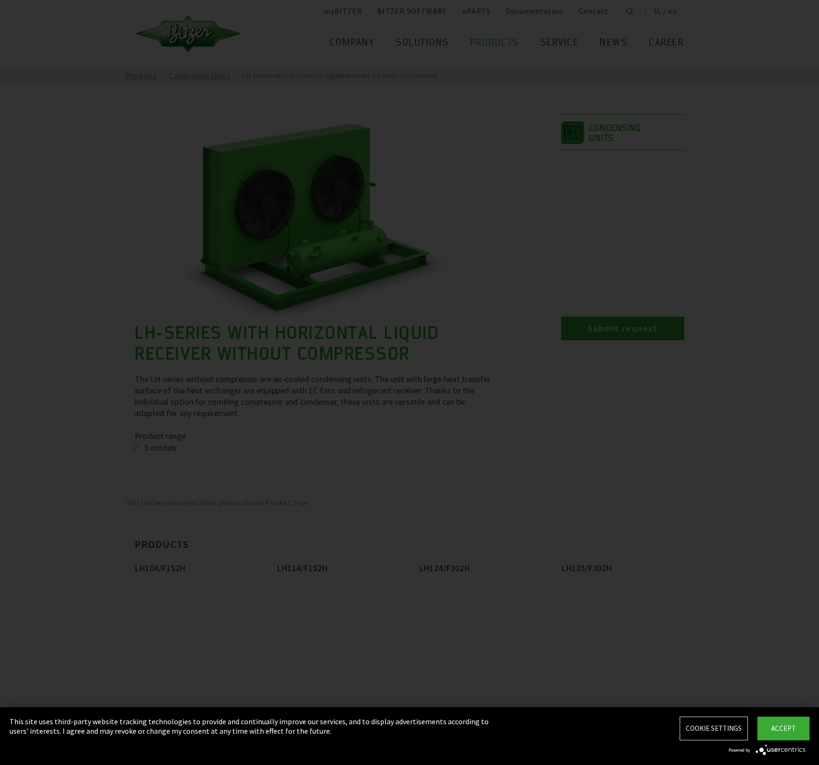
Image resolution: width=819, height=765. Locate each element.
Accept (783, 728)
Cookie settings (714, 728)
